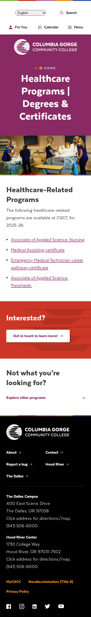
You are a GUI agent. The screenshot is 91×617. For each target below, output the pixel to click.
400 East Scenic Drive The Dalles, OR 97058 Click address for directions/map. (38, 511)
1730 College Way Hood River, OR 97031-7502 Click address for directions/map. (38, 551)
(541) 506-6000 (22, 525)
